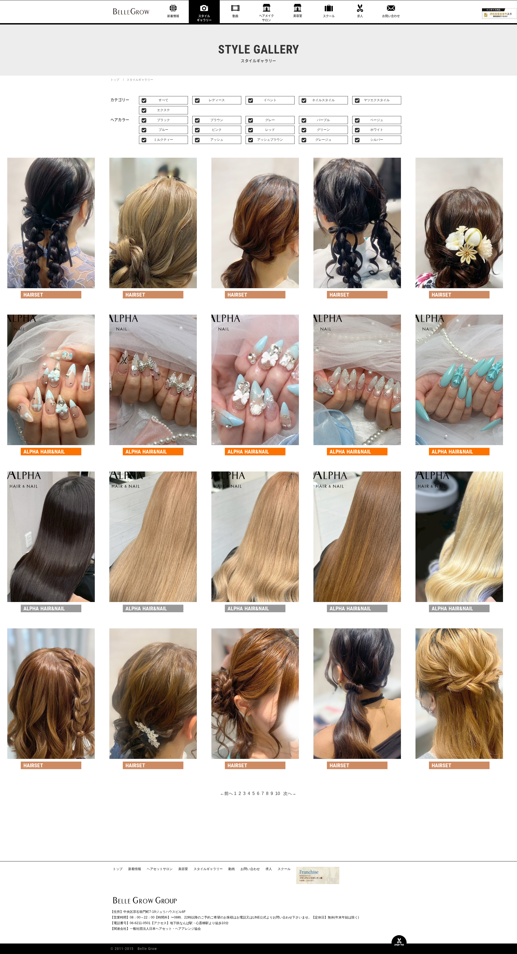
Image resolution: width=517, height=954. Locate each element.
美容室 (297, 15)
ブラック (163, 120)
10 (277, 793)
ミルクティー (163, 140)
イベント (270, 100)
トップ (114, 79)
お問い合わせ (391, 16)
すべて (163, 100)
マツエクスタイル (377, 100)
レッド (270, 130)
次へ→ (289, 793)
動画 (235, 16)
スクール (329, 16)
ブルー (163, 130)
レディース (217, 100)
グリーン (323, 130)
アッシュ (216, 140)
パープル (323, 120)
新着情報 (173, 16)
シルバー (376, 140)
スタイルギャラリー (204, 18)
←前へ (226, 793)
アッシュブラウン (270, 140)
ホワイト (376, 130)
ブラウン (216, 120)
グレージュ (323, 140)
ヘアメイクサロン (266, 17)
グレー (270, 120)
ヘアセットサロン (160, 869)
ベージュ (376, 120)
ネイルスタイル (323, 100)
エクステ (163, 110)
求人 (360, 16)
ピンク (217, 130)
